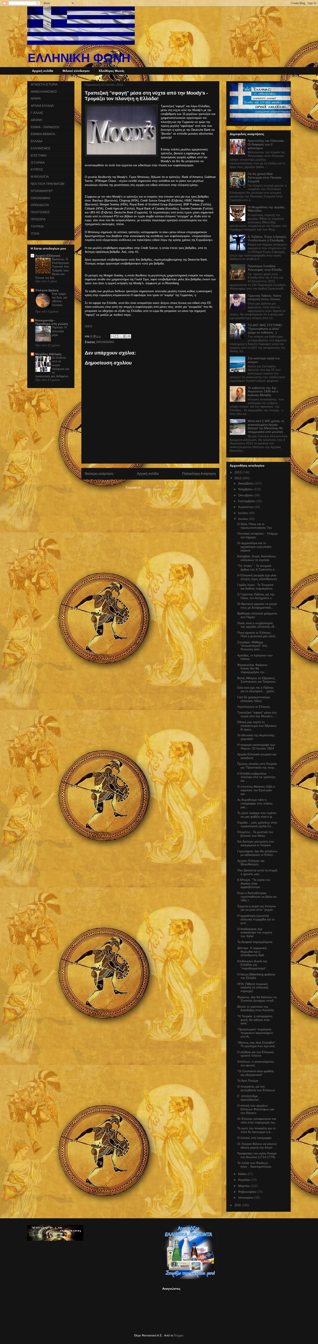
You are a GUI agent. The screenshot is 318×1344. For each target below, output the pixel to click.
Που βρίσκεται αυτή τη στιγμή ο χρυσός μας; (257, 872)
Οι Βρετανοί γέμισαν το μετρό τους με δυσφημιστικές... (257, 605)
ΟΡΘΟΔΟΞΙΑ (40, 205)
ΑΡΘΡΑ (36, 98)
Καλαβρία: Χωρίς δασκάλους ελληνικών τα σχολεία (256, 558)
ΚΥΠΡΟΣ (37, 169)
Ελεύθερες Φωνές (111, 71)
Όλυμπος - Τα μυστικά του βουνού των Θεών (255, 833)
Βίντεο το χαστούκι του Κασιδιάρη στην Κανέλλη (255, 1008)
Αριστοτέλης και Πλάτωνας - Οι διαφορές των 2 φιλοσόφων (267, 144)
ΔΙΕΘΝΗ (36, 120)
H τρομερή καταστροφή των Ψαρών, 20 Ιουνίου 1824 (256, 746)
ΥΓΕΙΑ (35, 233)
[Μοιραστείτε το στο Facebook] (125, 336)
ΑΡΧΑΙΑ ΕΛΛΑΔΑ (42, 105)
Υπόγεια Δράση (46, 290)
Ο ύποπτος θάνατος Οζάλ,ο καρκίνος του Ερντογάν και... (256, 790)
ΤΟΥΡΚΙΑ (37, 226)
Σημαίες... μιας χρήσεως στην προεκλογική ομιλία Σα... (257, 824)
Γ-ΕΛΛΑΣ (37, 112)
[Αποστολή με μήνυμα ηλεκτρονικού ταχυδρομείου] (112, 336)
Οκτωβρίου (246, 495)
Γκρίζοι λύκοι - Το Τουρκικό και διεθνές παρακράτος (255, 586)
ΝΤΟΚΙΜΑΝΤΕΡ (42, 191)
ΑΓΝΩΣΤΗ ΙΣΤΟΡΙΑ (44, 84)
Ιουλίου (243, 513)
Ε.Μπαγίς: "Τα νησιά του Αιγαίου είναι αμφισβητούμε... (253, 883)
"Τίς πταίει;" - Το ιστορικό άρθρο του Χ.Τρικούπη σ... (257, 567)
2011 (238, 1205)
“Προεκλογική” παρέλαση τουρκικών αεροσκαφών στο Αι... (255, 1033)
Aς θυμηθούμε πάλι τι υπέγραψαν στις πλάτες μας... (255, 803)
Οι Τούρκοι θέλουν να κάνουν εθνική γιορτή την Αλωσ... (257, 1145)
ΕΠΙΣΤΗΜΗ (39, 155)
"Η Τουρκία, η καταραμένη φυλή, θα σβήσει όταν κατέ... (254, 1019)
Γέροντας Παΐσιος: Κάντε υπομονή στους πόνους (264, 297)
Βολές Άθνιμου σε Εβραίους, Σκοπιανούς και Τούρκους (256, 679)
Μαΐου (242, 1174)
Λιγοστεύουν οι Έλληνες (253, 706)
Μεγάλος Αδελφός (48, 354)
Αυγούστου (246, 507)
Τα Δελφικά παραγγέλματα (254, 942)
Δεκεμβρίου (246, 483)
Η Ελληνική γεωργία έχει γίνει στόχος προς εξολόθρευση (257, 577)
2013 (238, 472)
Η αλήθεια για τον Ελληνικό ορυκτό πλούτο (255, 1053)
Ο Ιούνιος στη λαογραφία (254, 1137)
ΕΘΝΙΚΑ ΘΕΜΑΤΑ (43, 134)
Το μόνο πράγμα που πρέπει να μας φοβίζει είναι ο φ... (256, 814)
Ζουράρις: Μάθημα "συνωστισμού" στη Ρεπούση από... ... (252, 645)
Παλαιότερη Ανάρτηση (199, 473)
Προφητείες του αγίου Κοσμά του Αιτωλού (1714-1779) (256, 1155)
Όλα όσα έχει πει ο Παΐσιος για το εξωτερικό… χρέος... (257, 689)
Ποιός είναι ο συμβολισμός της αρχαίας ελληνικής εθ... (257, 624)
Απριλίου (244, 1179)
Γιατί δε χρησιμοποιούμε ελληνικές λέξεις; (253, 699)
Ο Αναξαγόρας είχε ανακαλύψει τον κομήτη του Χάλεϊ (254, 932)
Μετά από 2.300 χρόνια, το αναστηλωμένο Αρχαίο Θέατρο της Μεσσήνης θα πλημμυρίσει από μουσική (266, 426)
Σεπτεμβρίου (247, 501)
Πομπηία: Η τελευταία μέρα (59, 331)
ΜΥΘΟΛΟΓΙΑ (40, 176)
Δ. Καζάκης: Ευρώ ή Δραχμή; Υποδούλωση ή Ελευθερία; (267, 238)
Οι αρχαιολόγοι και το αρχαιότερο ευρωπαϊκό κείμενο (254, 546)
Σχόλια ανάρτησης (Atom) (159, 487)
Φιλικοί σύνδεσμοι (76, 71)
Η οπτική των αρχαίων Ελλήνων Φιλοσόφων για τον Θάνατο (255, 1109)
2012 (238, 478)
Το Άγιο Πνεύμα (247, 1080)
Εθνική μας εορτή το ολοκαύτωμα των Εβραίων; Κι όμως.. (257, 725)
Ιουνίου (243, 519)
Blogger (178, 1335)
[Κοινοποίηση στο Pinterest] (129, 336)
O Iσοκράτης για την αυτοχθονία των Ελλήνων (256, 1088)
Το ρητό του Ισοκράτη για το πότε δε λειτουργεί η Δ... (256, 1130)
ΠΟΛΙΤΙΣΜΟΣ (40, 212)
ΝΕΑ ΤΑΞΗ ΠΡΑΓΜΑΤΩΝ (47, 183)
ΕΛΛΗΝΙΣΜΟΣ (41, 148)
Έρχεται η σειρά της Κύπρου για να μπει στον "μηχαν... (256, 908)
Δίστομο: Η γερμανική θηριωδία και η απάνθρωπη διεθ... (252, 951)
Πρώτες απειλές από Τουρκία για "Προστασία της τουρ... (257, 765)
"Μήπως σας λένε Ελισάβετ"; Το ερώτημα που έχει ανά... (257, 1044)
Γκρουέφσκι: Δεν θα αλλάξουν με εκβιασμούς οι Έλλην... (257, 853)
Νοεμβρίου (246, 489)
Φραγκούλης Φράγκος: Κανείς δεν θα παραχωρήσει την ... (252, 668)
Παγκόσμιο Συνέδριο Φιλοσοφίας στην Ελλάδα (265, 267)
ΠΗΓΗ (88, 326)
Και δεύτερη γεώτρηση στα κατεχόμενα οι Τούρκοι (255, 843)
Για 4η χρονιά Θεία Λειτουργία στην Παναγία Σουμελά (264, 177)
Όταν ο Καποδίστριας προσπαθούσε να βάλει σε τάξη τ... (256, 896)
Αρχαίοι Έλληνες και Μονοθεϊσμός (250, 862)
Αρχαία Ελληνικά (47, 255)
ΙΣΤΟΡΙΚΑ (38, 162)
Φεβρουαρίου (247, 1191)
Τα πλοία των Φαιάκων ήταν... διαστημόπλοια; (254, 1164)
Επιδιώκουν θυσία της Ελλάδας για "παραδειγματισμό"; (252, 964)
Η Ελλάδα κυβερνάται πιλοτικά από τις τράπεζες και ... (256, 777)
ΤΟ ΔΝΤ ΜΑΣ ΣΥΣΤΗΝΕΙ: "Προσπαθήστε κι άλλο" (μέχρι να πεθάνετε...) (265, 328)
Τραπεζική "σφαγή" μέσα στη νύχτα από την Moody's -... (257, 714)
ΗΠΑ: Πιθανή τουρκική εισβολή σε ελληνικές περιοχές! (253, 987)
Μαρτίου (244, 1186)
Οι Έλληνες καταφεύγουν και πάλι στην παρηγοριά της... (257, 1120)
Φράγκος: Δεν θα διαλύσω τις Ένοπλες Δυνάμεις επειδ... (257, 998)
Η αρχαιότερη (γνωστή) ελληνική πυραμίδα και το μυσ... (256, 919)
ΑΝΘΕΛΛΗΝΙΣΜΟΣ (44, 91)
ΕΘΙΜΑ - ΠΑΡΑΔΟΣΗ (45, 127)
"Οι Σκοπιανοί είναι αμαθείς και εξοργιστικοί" (255, 1072)
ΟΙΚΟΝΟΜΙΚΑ (105, 342)
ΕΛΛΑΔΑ (36, 141)
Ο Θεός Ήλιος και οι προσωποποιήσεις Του (254, 525)
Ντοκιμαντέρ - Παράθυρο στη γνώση (51, 322)
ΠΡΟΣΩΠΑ (38, 219)
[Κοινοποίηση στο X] (121, 336)
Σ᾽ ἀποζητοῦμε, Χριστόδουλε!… (249, 1097)
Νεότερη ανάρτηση (99, 473)
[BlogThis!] (116, 336)
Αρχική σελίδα (42, 71)
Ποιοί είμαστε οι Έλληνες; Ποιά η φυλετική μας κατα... (257, 634)
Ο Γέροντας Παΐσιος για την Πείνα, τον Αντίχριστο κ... (256, 596)
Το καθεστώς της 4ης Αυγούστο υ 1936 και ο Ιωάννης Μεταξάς (263, 391)
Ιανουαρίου (246, 1197)
